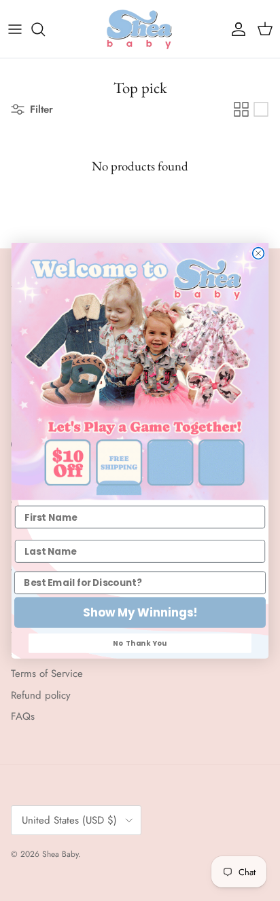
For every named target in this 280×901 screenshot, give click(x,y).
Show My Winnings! (139, 612)
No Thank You (140, 642)
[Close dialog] (258, 253)
